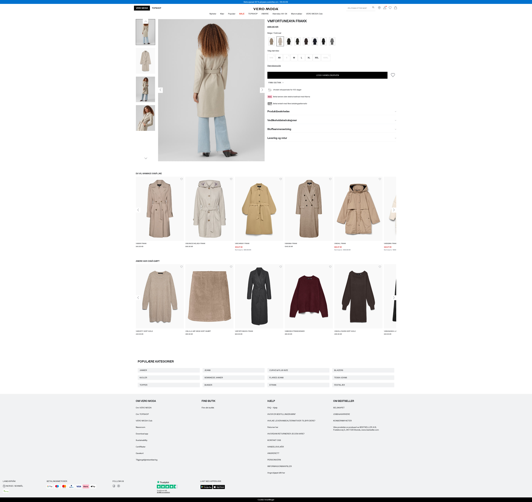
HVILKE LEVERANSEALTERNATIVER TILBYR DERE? (291, 421)
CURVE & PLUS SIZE (278, 370)
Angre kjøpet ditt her (276, 473)
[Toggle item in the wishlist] (392, 75)
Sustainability (141, 440)
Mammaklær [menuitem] (296, 14)
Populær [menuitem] (231, 14)
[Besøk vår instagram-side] (118, 487)
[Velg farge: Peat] (289, 41)
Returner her (272, 427)
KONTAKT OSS (274, 440)
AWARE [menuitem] (265, 14)
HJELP (271, 401)
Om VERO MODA (144, 408)
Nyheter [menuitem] (212, 14)
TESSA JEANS (340, 377)
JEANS (207, 370)
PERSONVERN (274, 460)
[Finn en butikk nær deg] (379, 8)
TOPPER (143, 385)
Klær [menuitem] (222, 14)
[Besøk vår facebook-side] (113, 487)
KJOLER (143, 377)
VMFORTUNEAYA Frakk (287, 21)
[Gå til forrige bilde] (145, 21)
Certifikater (140, 447)
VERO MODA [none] (142, 8)
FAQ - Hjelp (272, 408)
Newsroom (140, 427)
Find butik (208, 401)
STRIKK (272, 385)
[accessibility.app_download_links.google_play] (206, 489)
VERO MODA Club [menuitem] (314, 14)
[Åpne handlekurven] (395, 8)
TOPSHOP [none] (156, 8)
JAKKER (143, 370)
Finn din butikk (208, 408)
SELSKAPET (339, 408)
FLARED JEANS (276, 377)
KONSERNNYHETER (342, 421)
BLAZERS (338, 370)
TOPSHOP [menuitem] (253, 14)
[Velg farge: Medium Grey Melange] (332, 41)
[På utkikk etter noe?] (373, 7)
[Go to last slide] (138, 210)
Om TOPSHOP (142, 414)
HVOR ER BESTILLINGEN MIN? (281, 414)
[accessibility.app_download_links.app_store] (219, 489)
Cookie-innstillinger (266, 500)
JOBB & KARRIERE (341, 414)
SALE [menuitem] (241, 14)
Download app (142, 434)
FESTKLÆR (339, 385)
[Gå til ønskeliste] (390, 8)
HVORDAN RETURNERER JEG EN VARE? (286, 434)
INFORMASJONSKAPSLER (279, 466)
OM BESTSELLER (343, 401)
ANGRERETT (273, 453)
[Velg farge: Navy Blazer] (315, 41)
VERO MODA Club (144, 421)
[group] (160, 216)
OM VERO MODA (146, 401)
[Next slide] (394, 210)
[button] (271, 57)
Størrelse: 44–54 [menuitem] (280, 14)
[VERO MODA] (266, 9)
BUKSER (208, 385)
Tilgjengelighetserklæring (146, 460)
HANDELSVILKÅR (275, 447)
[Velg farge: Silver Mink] (271, 41)
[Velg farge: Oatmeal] (280, 41)
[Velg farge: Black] (323, 41)
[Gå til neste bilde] (145, 158)
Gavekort (140, 453)
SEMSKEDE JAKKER (213, 377)
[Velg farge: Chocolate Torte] (306, 41)
